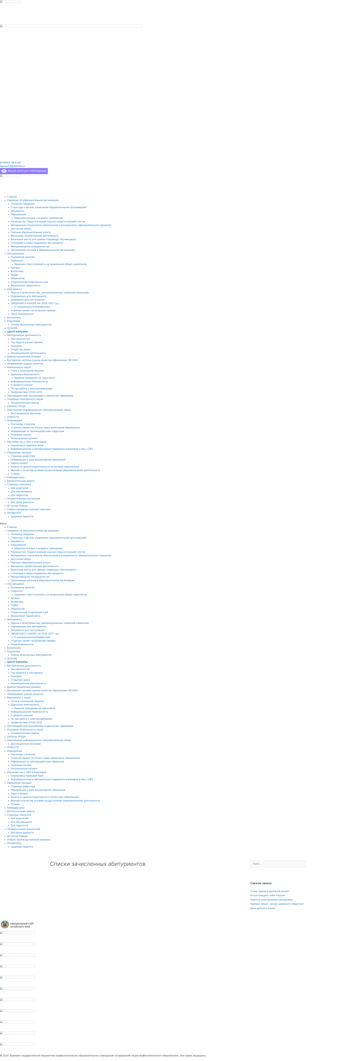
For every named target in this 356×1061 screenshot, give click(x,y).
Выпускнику (14, 317)
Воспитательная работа (21, 481)
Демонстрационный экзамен (24, 356)
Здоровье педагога (22, 516)
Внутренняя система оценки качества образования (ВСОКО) (42, 360)
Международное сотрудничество (30, 246)
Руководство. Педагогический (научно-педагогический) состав (48, 221)
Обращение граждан (19, 452)
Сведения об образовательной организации (33, 200)
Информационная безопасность (29, 381)
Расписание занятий (22, 257)
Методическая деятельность (24, 335)
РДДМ (14, 274)
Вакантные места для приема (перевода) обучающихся (43, 239)
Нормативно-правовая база (27, 445)
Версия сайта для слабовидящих (26, 170)
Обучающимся (15, 253)
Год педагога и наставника (27, 342)
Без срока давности (22, 502)
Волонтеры (17, 271)
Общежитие (18, 278)
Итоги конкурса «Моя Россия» (267, 895)
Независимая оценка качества (25, 363)
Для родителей (19, 488)
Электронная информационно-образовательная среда (39, 409)
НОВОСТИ (13, 417)
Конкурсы (16, 346)
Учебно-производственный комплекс (29, 509)
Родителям (13, 321)
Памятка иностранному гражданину (271, 899)
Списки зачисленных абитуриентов (31, 324)
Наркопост (17, 260)
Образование (18, 214)
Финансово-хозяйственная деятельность (35, 235)
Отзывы (15, 473)
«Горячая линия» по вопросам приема (33, 310)
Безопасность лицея (19, 367)
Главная (12, 196)
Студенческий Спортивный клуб (29, 282)
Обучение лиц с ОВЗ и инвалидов (26, 441)
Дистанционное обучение (26, 413)
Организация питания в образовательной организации (43, 250)
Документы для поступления (27, 299)
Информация (14, 420)
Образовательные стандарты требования (38, 218)
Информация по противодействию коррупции (37, 431)
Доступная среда (21, 228)
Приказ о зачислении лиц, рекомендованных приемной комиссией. (50, 292)
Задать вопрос (19, 463)
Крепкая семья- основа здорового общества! (277, 903)
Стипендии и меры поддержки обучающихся (37, 242)
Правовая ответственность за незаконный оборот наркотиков (50, 264)
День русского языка (262, 908)
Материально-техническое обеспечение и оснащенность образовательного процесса (61, 225)
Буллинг (15, 267)
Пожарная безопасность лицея (25, 399)
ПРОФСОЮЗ (14, 512)
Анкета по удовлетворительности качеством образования (45, 466)
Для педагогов (19, 495)
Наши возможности (22, 313)
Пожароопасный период (25, 402)
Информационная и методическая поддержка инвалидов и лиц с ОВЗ (52, 448)
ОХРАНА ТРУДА (16, 406)
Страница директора (23, 456)
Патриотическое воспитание (23, 498)
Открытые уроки (20, 349)
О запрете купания (22, 385)
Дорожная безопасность (25, 374)
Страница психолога (19, 484)
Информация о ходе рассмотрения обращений (38, 459)
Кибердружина (15, 477)
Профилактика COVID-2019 (26, 392)
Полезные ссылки (21, 434)
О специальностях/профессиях (32, 306)
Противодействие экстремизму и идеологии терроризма (40, 395)
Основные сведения (22, 203)
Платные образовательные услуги (30, 232)
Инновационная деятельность (28, 353)
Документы (17, 211)
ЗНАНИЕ (12, 328)
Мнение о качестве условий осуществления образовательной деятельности (55, 470)
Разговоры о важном (23, 424)
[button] (10, 162)
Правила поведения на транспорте (34, 377)
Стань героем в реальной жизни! (269, 891)
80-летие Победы (17, 505)
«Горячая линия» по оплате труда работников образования (45, 427)
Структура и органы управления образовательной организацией (48, 207)
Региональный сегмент (24, 438)
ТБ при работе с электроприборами (31, 388)
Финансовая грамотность (25, 285)
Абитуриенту (14, 289)
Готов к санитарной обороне (27, 370)
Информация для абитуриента (28, 296)
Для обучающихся (21, 491)
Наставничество (20, 338)
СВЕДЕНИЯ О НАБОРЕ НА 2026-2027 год (35, 303)
